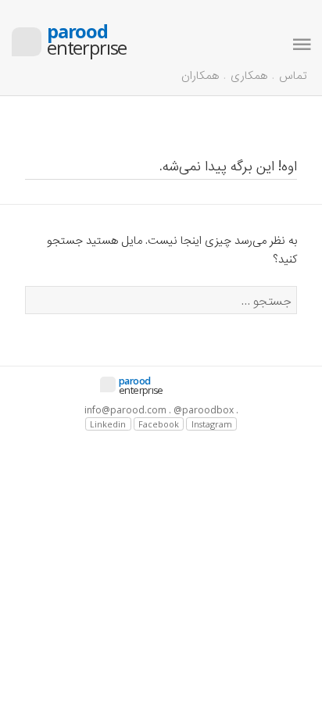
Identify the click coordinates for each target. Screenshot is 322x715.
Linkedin (108, 424)
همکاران (200, 74)
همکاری (249, 74)
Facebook (158, 424)
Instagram (211, 424)
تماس (293, 74)
